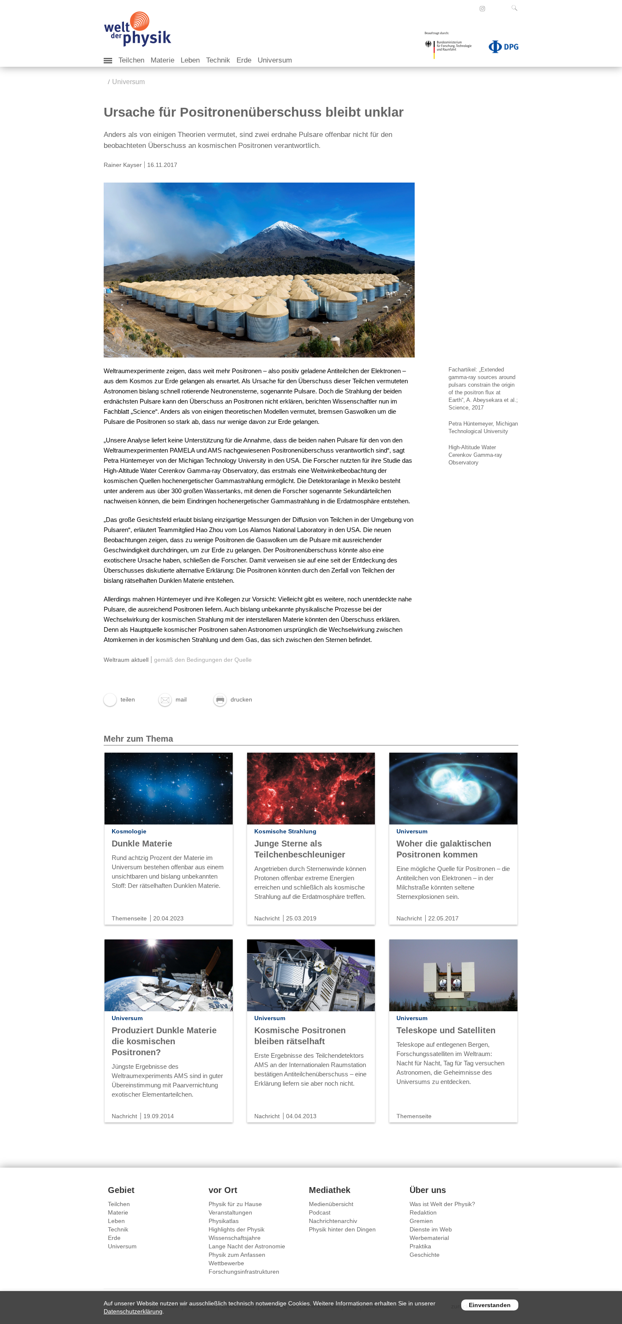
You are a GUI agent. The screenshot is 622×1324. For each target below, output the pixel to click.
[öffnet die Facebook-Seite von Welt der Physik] (470, 8)
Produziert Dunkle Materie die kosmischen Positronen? (164, 1041)
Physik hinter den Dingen (342, 1229)
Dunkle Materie (142, 843)
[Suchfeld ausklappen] (516, 8)
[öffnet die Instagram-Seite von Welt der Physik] (482, 9)
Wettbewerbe (226, 1263)
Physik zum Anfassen (237, 1254)
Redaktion (423, 1212)
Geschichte (425, 1254)
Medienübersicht (331, 1204)
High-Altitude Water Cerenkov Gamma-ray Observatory (475, 455)
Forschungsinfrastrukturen (244, 1271)
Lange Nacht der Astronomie (247, 1246)
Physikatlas (224, 1221)
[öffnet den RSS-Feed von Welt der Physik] (493, 8)
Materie (162, 60)
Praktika (420, 1246)
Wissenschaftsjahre (235, 1237)
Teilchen (131, 60)
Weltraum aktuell (126, 659)
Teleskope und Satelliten (445, 1030)
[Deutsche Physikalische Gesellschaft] (499, 48)
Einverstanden (490, 1305)
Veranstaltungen (230, 1212)
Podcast (319, 1212)
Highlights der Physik (236, 1229)
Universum (275, 60)
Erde (244, 60)
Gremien (421, 1221)
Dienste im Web (431, 1229)
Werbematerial (429, 1237)
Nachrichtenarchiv (333, 1221)
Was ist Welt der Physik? (442, 1204)
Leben (190, 60)
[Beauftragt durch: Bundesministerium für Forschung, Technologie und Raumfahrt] (451, 48)
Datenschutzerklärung (133, 1311)
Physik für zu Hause (235, 1204)
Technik (218, 60)
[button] (119, 699)
